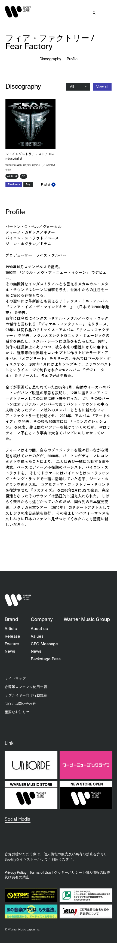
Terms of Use (40, 873)
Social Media (17, 818)
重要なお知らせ (17, 711)
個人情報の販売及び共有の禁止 (68, 854)
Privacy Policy (15, 873)
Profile (72, 59)
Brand (11, 619)
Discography (50, 59)
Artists (11, 629)
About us (39, 629)
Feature (12, 644)
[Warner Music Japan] (18, 600)
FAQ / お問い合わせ (20, 703)
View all (102, 86)
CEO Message (44, 644)
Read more (14, 184)
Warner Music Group (87, 619)
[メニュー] (107, 12)
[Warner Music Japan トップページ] (18, 11)
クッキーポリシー (68, 873)
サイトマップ (15, 678)
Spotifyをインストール (23, 859)
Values (37, 636)
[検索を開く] (94, 13)
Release (12, 636)
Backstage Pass (46, 659)
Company (42, 619)
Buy (28, 184)
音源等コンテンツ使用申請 (26, 686)
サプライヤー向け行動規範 (26, 695)
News (10, 651)
